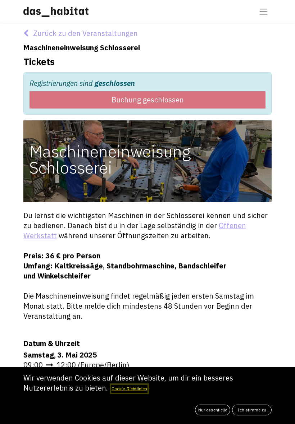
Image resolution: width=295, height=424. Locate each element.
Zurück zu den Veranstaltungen (84, 33)
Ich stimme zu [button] (252, 410)
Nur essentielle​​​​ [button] (212, 410)
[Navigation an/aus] (263, 11)
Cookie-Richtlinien (129, 388)
